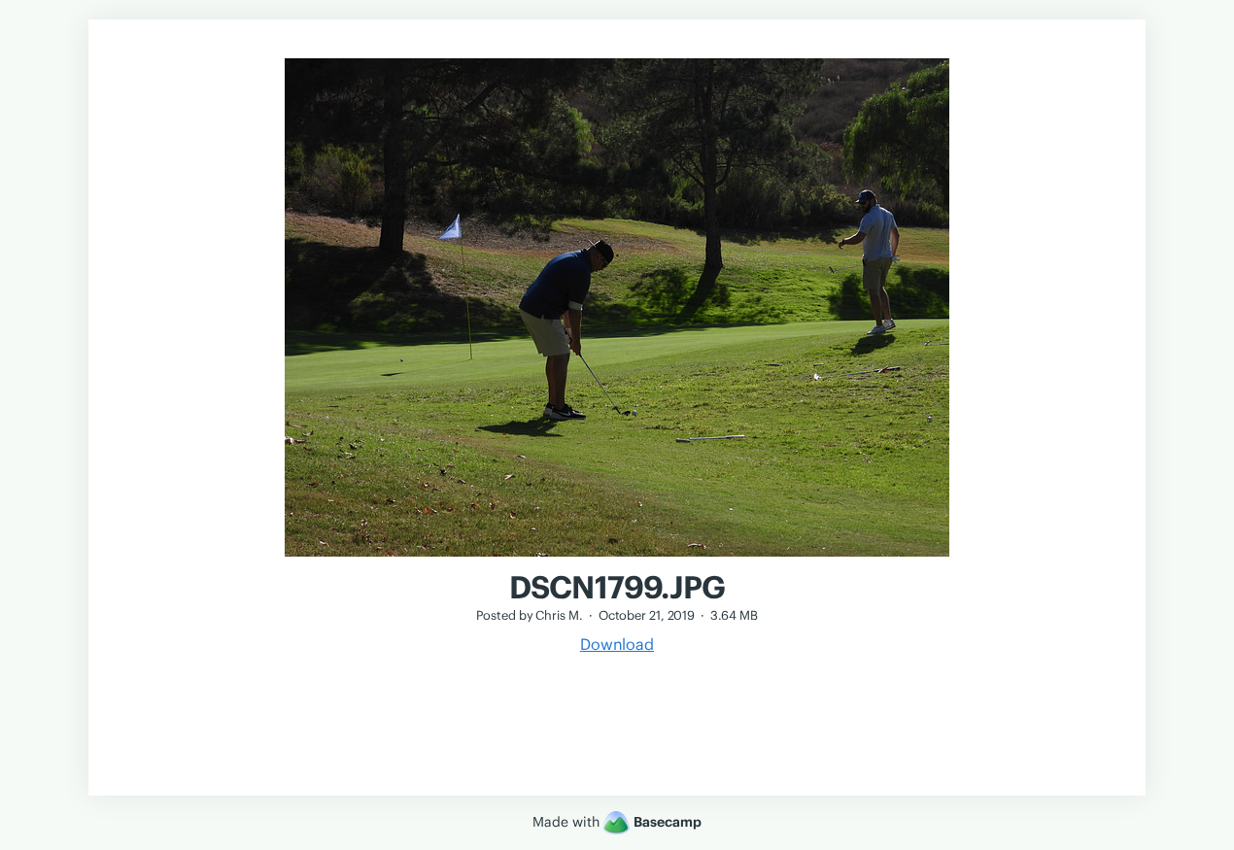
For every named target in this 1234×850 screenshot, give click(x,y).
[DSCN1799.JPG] (617, 558)
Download (617, 644)
